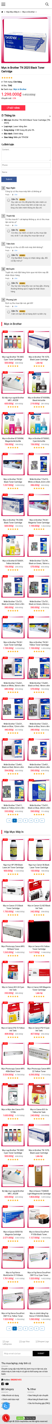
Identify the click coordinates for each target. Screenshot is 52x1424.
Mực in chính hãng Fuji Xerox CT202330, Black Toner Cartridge (39, 1316)
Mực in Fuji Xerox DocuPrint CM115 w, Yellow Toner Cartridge (13, 1316)
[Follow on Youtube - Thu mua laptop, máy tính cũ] (7, 1384)
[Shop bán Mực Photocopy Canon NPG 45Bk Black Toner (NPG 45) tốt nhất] (13, 1053)
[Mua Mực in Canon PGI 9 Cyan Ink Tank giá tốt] (39, 1012)
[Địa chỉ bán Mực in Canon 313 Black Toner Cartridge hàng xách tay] (13, 890)
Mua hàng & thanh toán (38, 1399)
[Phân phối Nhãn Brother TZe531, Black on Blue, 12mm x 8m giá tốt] (13, 708)
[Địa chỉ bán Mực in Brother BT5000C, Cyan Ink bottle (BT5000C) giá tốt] (39, 423)
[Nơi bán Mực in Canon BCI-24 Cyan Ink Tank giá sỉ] (13, 972)
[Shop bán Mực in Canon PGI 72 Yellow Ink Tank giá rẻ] (13, 1012)
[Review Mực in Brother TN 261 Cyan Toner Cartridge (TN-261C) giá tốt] (13, 627)
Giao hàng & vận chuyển (38, 1395)
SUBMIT (41, 1353)
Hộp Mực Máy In (13, 831)
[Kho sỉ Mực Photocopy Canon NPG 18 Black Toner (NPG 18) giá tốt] (13, 931)
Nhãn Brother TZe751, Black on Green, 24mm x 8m (39, 604)
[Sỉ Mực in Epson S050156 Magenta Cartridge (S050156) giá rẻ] (13, 1216)
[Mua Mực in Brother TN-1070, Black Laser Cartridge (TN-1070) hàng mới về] (39, 341)
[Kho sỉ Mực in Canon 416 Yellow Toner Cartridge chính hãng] (39, 931)
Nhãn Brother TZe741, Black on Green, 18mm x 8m (39, 563)
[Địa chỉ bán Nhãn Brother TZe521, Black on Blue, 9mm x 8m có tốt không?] (39, 708)
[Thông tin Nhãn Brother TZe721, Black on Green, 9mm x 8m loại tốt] (13, 586)
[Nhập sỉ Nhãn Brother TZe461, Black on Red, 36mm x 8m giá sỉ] (13, 749)
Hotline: (12, 1380)
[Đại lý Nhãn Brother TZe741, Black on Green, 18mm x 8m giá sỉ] (39, 545)
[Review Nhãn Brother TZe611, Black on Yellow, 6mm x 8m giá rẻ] (13, 790)
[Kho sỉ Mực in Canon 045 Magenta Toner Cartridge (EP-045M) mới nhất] (39, 972)
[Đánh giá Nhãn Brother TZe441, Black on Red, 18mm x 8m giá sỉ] (39, 668)
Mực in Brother (19, 89)
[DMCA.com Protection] (26, 1418)
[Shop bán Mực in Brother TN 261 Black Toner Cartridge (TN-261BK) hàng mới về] (13, 464)
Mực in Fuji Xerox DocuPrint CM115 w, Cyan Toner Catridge (39, 1275)
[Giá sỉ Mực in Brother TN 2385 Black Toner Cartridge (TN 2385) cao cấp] (13, 504)
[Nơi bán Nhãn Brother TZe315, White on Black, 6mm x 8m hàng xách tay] (39, 464)
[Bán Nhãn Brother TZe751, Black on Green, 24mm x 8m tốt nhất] (39, 586)
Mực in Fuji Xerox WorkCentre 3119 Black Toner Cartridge (13, 1275)
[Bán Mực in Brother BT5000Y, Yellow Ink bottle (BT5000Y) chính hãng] (13, 545)
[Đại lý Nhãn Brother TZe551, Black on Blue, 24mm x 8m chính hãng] (39, 790)
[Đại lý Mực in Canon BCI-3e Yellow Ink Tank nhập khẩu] (39, 1094)
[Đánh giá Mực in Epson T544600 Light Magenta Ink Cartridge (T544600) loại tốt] (39, 1175)
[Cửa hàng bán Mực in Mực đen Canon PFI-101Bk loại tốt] (13, 1094)
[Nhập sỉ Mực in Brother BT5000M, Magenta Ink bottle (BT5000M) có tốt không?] (13, 423)
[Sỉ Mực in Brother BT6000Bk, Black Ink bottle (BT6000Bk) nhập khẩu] (39, 382)
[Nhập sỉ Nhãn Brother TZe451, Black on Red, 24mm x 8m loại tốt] (39, 749)
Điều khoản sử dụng (10, 1395)
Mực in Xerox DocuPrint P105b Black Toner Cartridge (39, 1234)
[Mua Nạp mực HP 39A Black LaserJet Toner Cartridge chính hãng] (13, 849)
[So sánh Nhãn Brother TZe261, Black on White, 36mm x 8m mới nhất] (13, 668)
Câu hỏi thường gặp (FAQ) (39, 1403)
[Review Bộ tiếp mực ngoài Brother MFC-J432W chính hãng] (13, 382)
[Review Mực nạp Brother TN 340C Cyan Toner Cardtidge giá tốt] (13, 341)
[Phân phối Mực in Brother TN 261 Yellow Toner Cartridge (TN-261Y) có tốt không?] (39, 627)
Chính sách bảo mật (10, 1399)
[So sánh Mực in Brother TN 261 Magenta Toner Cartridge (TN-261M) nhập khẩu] (39, 504)
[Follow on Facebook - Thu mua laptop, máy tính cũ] (3, 1384)
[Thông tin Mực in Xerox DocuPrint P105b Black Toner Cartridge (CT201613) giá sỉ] (39, 1216)
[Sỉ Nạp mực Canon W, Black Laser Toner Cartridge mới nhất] (39, 849)
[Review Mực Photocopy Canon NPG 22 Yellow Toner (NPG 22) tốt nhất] (39, 1053)
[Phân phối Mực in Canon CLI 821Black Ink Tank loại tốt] (39, 890)
